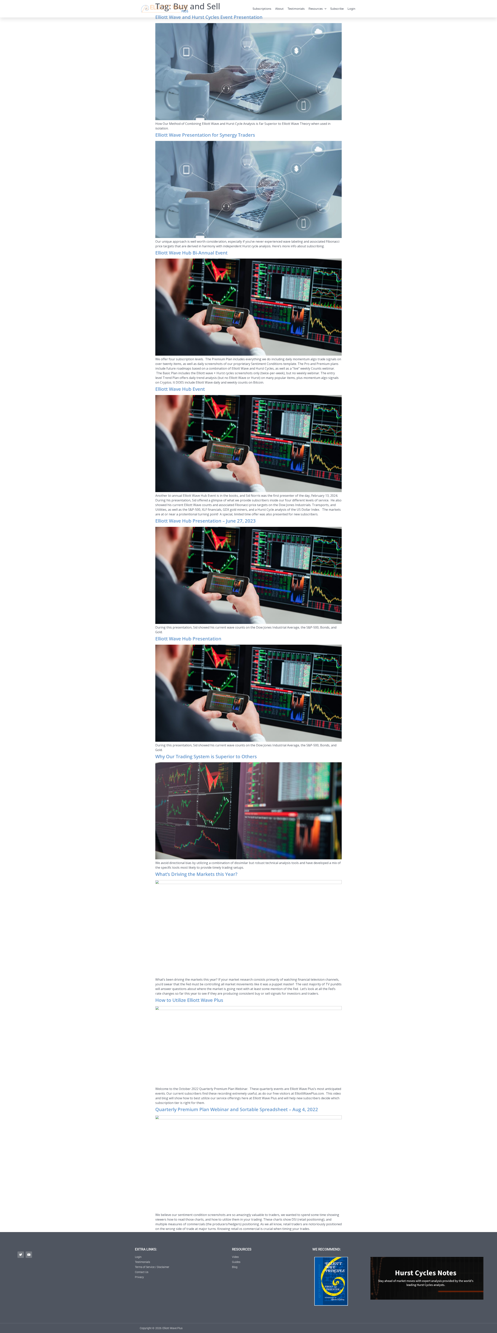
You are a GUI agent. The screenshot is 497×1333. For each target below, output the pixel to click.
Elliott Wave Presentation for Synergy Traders (205, 135)
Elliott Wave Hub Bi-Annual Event (191, 252)
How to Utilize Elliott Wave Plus (189, 1000)
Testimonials (296, 8)
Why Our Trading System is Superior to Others (206, 756)
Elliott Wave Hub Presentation (188, 638)
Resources (315, 8)
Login (351, 8)
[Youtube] (29, 1254)
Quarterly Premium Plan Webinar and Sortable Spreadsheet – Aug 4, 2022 (236, 1109)
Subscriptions (262, 8)
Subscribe (337, 8)
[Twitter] (20, 1254)
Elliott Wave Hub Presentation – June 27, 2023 (205, 521)
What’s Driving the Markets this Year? (197, 874)
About (279, 8)
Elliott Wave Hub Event (180, 389)
